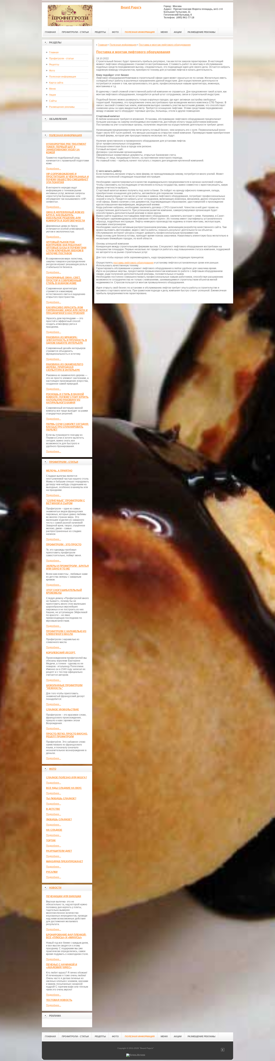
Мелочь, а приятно (59, 470)
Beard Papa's (131, 7)
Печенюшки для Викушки (63, 896)
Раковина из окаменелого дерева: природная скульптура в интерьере (64, 367)
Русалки (52, 872)
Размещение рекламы (62, 107)
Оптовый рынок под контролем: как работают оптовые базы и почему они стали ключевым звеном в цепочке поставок (66, 248)
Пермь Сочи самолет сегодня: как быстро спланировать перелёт (67, 427)
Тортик (51, 840)
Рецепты (54, 64)
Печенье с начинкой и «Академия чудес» (61, 966)
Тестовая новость (59, 1000)
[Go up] (222, 1051)
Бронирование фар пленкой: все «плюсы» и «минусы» (66, 936)
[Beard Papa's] (70, 14)
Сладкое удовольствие (62, 709)
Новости (55, 887)
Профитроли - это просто (63, 544)
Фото (52, 70)
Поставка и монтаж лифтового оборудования (133, 52)
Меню (52, 88)
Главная (54, 52)
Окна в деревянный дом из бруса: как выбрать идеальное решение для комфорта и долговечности (65, 216)
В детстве (53, 809)
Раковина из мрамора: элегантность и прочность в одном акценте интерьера (66, 340)
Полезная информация (62, 76)
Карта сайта (56, 82)
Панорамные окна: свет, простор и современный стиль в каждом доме (63, 280)
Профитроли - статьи (61, 58)
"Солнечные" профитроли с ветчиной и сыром (65, 502)
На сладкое (54, 830)
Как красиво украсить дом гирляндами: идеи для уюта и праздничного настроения (67, 310)
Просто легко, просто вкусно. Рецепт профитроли (67, 735)
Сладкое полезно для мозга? (66, 777)
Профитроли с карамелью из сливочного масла (66, 633)
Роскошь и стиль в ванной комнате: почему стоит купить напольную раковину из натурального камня (67, 398)
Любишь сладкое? (59, 819)
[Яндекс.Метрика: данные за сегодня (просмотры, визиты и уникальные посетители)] (135, 1055)
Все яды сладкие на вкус (64, 788)
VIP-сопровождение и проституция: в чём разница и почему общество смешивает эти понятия (67, 178)
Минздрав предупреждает (64, 861)
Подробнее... (53, 168)
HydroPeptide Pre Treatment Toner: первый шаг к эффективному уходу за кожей (66, 148)
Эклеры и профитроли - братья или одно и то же (67, 567)
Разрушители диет (59, 851)
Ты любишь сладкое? (61, 798)
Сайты (53, 100)
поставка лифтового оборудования (133, 262)
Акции (52, 94)
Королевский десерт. (60, 652)
